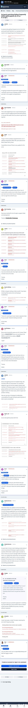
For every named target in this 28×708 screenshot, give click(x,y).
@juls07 (15, 187)
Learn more (2, 2)
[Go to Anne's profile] (2, 76)
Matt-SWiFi (6, 64)
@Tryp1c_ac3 (5, 482)
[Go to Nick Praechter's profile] (2, 108)
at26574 (6, 24)
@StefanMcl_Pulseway (8, 504)
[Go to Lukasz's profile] (2, 229)
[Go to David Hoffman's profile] (2, 288)
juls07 (5, 134)
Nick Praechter (7, 107)
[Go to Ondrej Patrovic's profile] (2, 501)
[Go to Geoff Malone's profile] (2, 329)
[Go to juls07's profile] (2, 135)
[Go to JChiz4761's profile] (2, 617)
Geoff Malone (7, 328)
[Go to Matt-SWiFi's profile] (2, 65)
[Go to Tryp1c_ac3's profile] (2, 414)
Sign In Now (14, 669)
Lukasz (5, 228)
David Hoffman (7, 287)
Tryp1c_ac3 (6, 413)
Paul (5, 642)
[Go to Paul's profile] (2, 643)
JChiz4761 (6, 616)
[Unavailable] (14, 36)
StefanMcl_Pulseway (12, 218)
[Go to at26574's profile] (2, 25)
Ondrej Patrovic (7, 500)
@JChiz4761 (5, 648)
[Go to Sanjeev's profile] (2, 574)
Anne (5, 75)
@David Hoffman (7, 313)
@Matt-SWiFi (6, 82)
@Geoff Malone (6, 352)
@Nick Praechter (6, 187)
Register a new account (14, 666)
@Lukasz (5, 266)
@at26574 (15, 82)
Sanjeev (6, 573)
